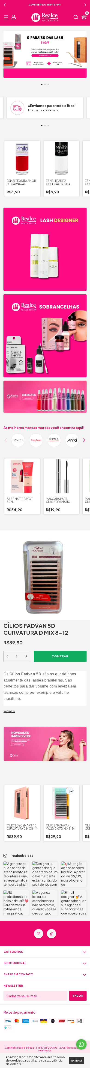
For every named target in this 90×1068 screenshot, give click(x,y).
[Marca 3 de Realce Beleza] (54, 440)
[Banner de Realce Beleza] (45, 249)
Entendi (76, 1060)
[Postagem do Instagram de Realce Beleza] (16, 874)
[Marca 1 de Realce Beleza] (18, 440)
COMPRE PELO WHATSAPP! (45, 4)
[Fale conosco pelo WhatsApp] (81, 1044)
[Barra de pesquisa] (76, 17)
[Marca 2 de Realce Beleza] (36, 440)
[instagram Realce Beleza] (38, 933)
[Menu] (6, 17)
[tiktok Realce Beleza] (51, 933)
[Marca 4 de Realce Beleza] (72, 440)
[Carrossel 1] (45, 54)
